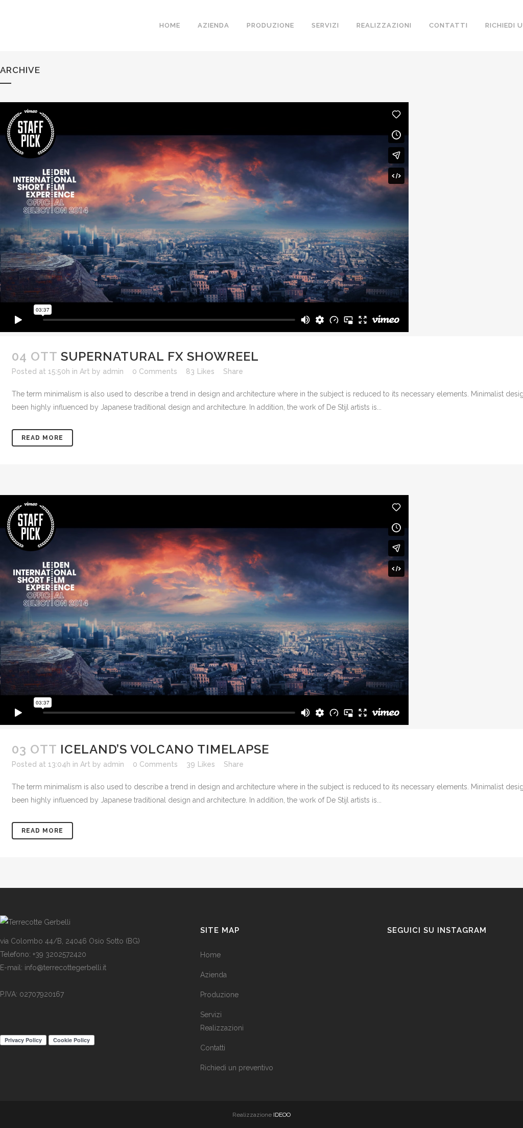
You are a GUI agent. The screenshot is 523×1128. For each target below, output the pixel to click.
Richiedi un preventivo (236, 1068)
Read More (42, 437)
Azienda (213, 975)
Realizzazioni (222, 1028)
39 (200, 764)
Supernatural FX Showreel (160, 356)
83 (200, 371)
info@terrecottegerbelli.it (65, 968)
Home (210, 955)
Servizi (211, 1015)
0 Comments (154, 371)
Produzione (219, 995)
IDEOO (282, 1114)
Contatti (212, 1048)
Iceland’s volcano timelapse (164, 749)
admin (113, 371)
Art (85, 371)
